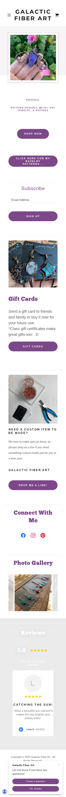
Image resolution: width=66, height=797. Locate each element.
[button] (10, 15)
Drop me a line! (33, 485)
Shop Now (33, 133)
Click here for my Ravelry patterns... (33, 161)
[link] (33, 15)
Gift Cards (33, 346)
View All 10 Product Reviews (33, 663)
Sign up (33, 216)
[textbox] (33, 198)
